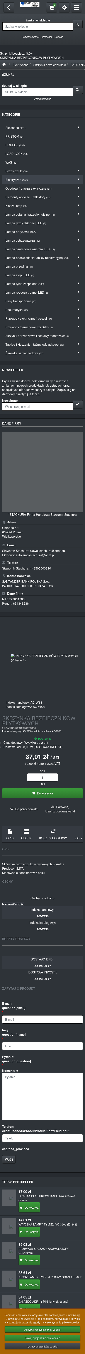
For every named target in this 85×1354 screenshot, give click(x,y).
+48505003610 (40, 568)
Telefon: (36, 1128)
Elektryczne (21, 65)
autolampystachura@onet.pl (35, 555)
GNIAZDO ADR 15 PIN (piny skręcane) (43, 1301)
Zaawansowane (30, 37)
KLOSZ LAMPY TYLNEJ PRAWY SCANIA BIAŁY (50, 1277)
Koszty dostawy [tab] (53, 838)
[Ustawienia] (64, 7)
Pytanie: (16, 1059)
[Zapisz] (78, 404)
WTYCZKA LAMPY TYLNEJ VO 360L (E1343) (48, 1224)
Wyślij (9, 1159)
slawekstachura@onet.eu (47, 550)
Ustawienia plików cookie (42, 1346)
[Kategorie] (76, 7)
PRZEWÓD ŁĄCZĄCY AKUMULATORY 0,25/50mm (44, 1251)
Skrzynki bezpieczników (49, 65)
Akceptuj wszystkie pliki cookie (42, 1329)
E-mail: (14, 1005)
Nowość (58, 37)
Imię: (14, 1032)
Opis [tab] (10, 838)
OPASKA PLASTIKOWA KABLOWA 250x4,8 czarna (47, 1198)
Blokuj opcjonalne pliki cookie (42, 1338)
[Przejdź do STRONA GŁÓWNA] (4, 65)
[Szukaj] (78, 24)
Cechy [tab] (26, 838)
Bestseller (46, 37)
